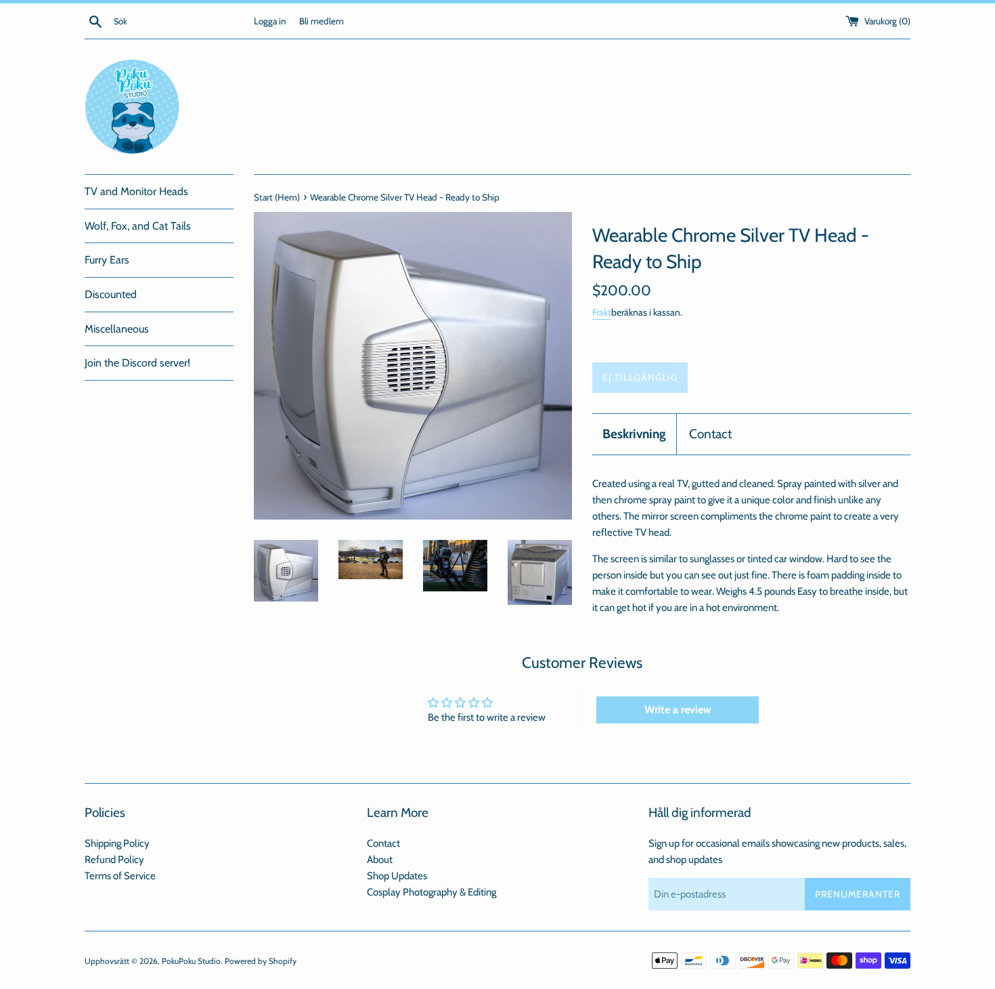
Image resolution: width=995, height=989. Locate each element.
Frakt (601, 312)
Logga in (270, 21)
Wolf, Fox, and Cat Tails (138, 225)
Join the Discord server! (137, 362)
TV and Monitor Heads (136, 191)
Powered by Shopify (260, 961)
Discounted (111, 294)
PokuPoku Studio (191, 961)
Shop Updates (397, 876)
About (380, 860)
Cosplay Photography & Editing (431, 892)
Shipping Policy (117, 843)
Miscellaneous (117, 328)
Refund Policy (114, 860)
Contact (710, 434)
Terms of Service (120, 876)
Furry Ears (107, 259)
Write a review (677, 709)
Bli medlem (321, 21)
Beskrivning (634, 434)
